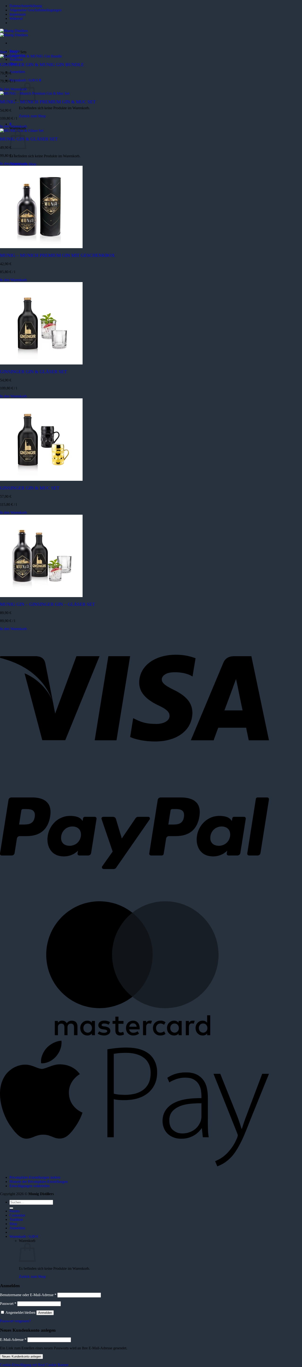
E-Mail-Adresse (13, 1340)
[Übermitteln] (11, 1208)
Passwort (8, 1304)
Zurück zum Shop (32, 116)
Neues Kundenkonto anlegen (21, 1356)
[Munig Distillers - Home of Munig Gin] (14, 33)
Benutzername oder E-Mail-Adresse (28, 1295)
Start (3, 52)
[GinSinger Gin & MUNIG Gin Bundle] (31, 56)
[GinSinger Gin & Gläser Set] (41, 363)
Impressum (17, 14)
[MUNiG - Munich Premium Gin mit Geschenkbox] (41, 247)
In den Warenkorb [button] (13, 89)
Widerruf (16, 18)
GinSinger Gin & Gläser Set (33, 371)
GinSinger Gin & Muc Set (29, 487)
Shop (13, 52)
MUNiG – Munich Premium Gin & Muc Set (48, 101)
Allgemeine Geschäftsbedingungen (35, 10)
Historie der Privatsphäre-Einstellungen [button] (38, 1182)
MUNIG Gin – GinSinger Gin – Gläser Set (47, 604)
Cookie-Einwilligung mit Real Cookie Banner (34, 1365)
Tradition (16, 59)
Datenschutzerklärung (25, 6)
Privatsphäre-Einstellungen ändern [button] (34, 1177)
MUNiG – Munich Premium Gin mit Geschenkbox (57, 255)
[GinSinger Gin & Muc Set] (41, 479)
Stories (14, 1211)
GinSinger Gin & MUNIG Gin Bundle (42, 64)
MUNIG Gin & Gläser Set (29, 139)
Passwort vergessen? (15, 1321)
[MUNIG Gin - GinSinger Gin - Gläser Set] (41, 596)
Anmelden (45, 1312)
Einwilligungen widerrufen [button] (29, 1186)
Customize (17, 1215)
